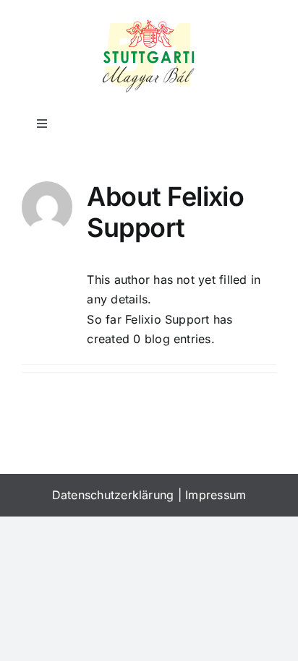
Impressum (215, 495)
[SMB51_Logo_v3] (149, 20)
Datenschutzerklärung (113, 495)
